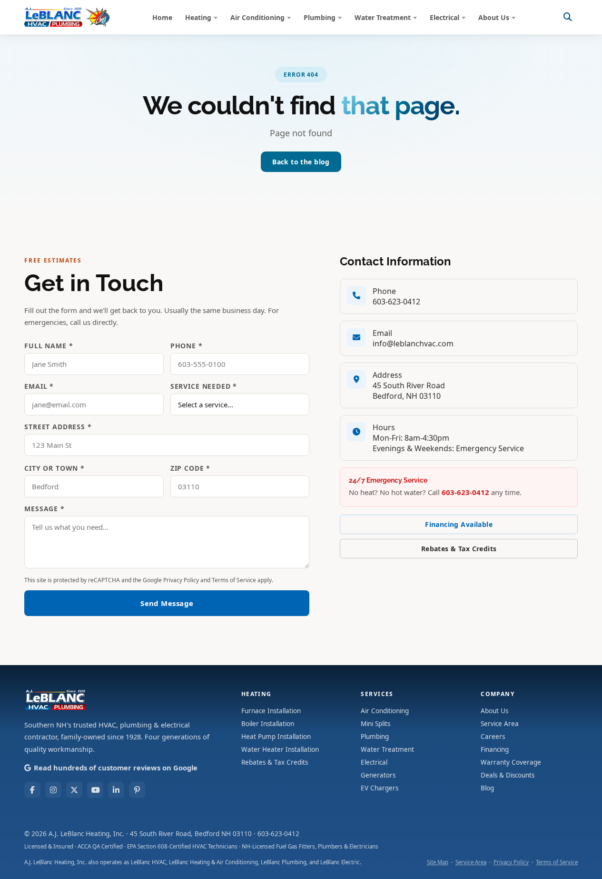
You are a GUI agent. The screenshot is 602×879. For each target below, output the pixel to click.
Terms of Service (234, 580)
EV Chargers (379, 788)
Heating (198, 17)
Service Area (500, 723)
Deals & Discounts (507, 775)
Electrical (444, 17)
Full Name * (48, 345)
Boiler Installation (267, 723)
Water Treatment (383, 17)
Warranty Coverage (511, 762)
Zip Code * (190, 468)
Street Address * (57, 426)
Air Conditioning (257, 17)
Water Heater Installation (280, 749)
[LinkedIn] (116, 790)
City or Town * (54, 468)
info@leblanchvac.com (413, 343)
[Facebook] (32, 790)
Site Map (437, 862)
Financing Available (459, 524)
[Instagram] (53, 790)
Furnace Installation (271, 711)
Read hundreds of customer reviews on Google (115, 767)
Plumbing (320, 17)
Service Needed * (203, 386)
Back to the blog (301, 161)
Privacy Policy (181, 580)
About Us (493, 17)
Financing (495, 749)
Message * (44, 508)
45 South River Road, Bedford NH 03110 (191, 833)
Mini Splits (375, 723)
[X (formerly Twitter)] (74, 790)
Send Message (166, 603)
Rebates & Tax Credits (459, 548)
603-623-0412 (396, 301)
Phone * (186, 345)
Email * (39, 386)
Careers (493, 736)
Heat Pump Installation (276, 736)
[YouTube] (95, 790)
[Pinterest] (137, 790)
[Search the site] (568, 17)
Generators (378, 775)
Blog (487, 788)
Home (162, 17)
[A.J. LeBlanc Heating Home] (67, 17)
